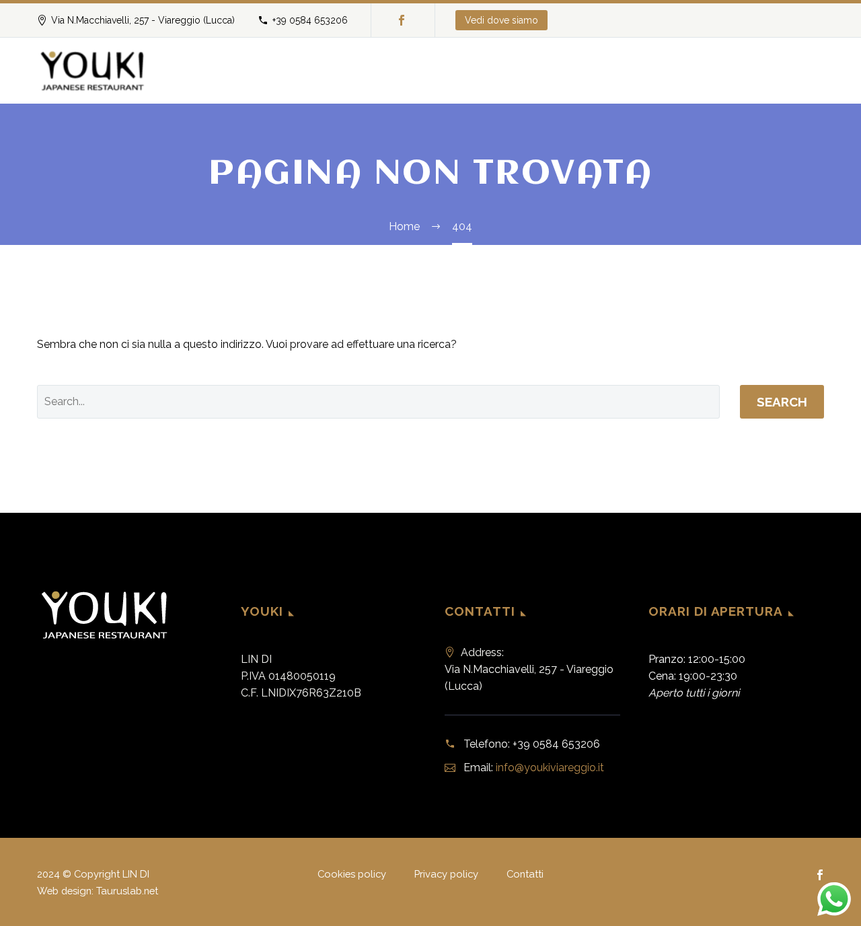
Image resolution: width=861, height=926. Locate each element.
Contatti (525, 874)
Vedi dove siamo (501, 20)
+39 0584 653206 (310, 20)
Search (782, 401)
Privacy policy (446, 874)
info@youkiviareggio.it (550, 767)
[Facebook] (401, 20)
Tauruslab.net (127, 890)
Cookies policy (351, 874)
